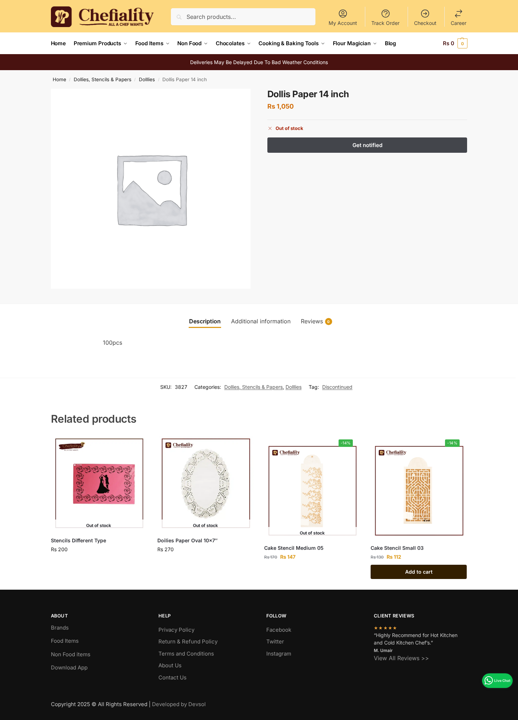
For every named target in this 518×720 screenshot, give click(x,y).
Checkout (425, 23)
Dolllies (147, 79)
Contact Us (172, 677)
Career (458, 23)
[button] (455, 43)
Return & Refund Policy (188, 641)
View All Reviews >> (401, 658)
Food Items (65, 640)
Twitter (275, 641)
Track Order (385, 23)
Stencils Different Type (78, 540)
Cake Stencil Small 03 (397, 548)
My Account (343, 23)
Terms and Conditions (186, 653)
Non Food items (71, 654)
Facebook (278, 629)
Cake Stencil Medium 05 (294, 548)
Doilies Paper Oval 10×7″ (187, 540)
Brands (60, 627)
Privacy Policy (176, 629)
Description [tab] (205, 321)
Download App (69, 667)
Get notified (98, 564)
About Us (170, 665)
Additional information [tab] (261, 321)
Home (59, 79)
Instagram (278, 653)
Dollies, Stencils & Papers (102, 79)
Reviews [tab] (315, 321)
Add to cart (419, 572)
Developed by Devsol (179, 704)
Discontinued (337, 387)
